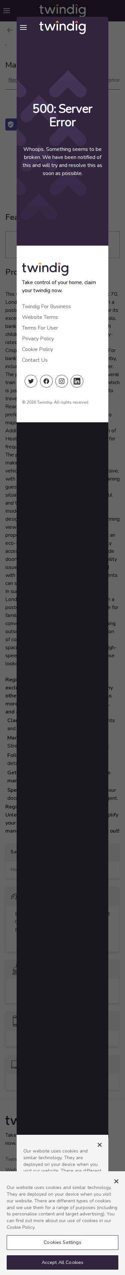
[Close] (116, 1181)
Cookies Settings (62, 1242)
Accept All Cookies (63, 1262)
